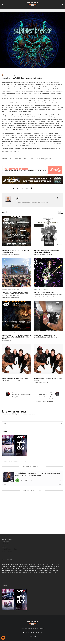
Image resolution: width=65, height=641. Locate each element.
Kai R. (5, 75)
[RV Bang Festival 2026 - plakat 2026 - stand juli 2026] (16, 231)
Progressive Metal (8, 574)
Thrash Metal (58, 574)
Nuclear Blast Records (40, 572)
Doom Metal (15, 568)
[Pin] (17, 188)
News (9, 75)
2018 (26, 564)
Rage (25, 158)
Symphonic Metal (46, 574)
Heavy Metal (6, 570)
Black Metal (20, 566)
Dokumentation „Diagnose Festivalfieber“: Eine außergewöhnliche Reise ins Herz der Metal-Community (46, 336)
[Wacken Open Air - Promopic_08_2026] (16, 272)
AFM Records (11, 566)
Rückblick (40, 289)
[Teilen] (27, 188)
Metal (41, 570)
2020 (35, 564)
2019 (30, 564)
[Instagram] (28, 632)
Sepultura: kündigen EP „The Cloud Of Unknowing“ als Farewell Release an (48, 379)
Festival (23, 568)
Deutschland (6, 568)
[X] (26, 632)
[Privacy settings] (3, 638)
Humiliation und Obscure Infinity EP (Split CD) (21, 395)
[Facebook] (23, 632)
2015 (12, 564)
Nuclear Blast (27, 572)
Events (3, 248)
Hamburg (38, 568)
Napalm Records (16, 572)
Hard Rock (54, 568)
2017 (21, 564)
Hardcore (46, 568)
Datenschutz (41, 628)
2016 (17, 564)
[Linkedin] (31, 632)
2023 (48, 564)
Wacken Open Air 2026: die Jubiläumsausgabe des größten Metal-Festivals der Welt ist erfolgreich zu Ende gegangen (15, 292)
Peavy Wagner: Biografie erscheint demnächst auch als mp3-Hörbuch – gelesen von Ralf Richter (47, 251)
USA (19, 577)
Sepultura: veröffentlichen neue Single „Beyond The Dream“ (15, 378)
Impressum (35, 628)
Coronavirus (46, 566)
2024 (53, 564)
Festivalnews (4, 289)
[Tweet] (13, 188)
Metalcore (5, 572)
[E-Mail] (22, 188)
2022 (44, 564)
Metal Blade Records (51, 570)
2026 (3, 566)
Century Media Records (33, 566)
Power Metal (53, 572)
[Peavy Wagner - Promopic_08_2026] (48, 231)
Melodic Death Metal (31, 570)
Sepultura (32, 158)
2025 (57, 564)
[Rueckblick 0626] (48, 272)
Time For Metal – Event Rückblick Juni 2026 (44, 292)
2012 (3, 564)
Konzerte (8, 332)
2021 (39, 564)
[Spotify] (33, 632)
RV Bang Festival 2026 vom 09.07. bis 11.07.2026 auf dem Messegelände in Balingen (15, 251)
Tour (14, 577)
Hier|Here (14, 549)
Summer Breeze (40, 158)
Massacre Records (17, 570)
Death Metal (56, 566)
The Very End (50, 158)
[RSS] (36, 632)
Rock (29, 574)
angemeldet (10, 414)
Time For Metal (7, 577)
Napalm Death (18, 158)
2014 (11, 158)
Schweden (36, 574)
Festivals (7, 248)
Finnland (31, 568)
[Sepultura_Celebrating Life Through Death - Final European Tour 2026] (16, 316)
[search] (61, 424)
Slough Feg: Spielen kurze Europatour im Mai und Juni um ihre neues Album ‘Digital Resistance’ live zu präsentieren (44, 397)
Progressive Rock (21, 574)
